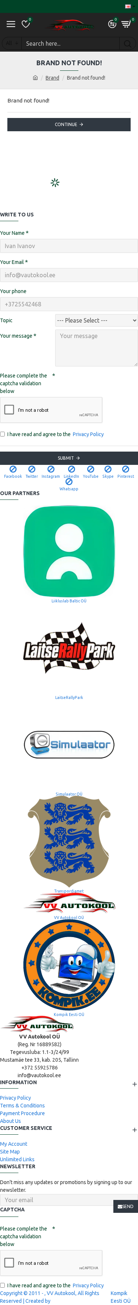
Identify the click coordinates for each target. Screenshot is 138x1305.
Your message (16, 336)
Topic (6, 320)
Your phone (13, 291)
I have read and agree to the (55, 434)
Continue (66, 124)
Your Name (12, 233)
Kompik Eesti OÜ (121, 1297)
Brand (52, 78)
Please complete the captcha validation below (23, 383)
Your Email (12, 262)
